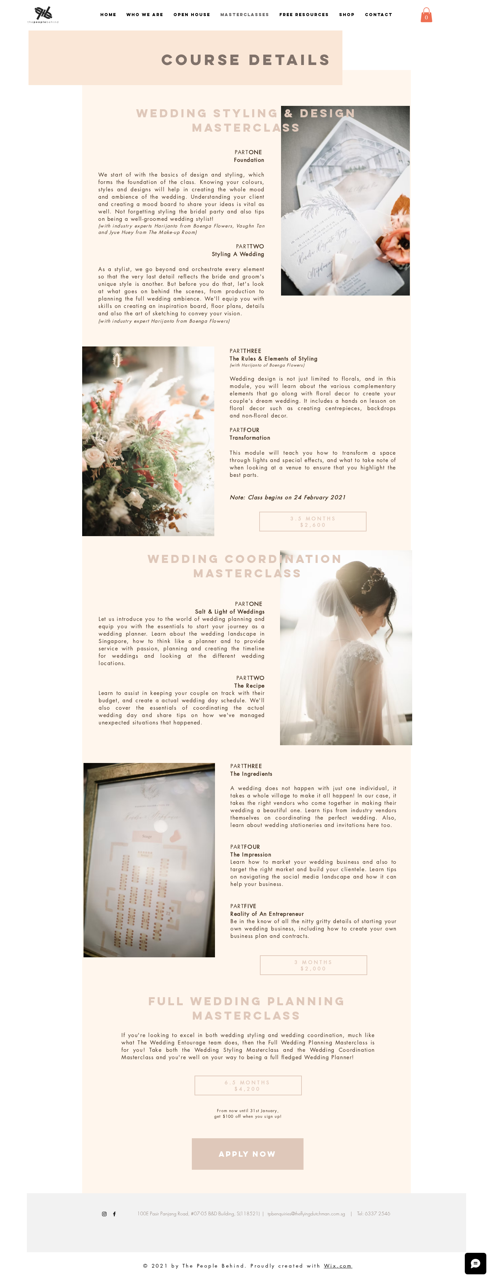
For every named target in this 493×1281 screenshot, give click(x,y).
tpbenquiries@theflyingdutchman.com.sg (306, 1213)
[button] (426, 14)
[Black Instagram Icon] (104, 1214)
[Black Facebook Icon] (114, 1214)
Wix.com (338, 1266)
